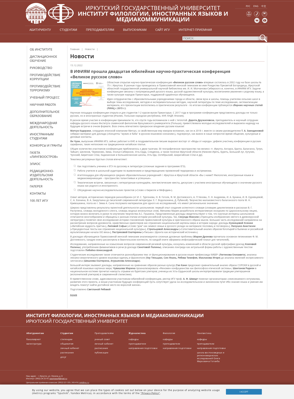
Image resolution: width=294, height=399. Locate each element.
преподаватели (137, 343)
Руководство (41, 68)
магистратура (34, 343)
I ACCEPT (244, 391)
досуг (63, 357)
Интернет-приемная (195, 30)
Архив (73, 295)
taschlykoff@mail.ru (58, 378)
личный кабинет (69, 348)
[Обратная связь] (264, 15)
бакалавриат (33, 339)
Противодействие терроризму (45, 88)
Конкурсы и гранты (46, 145)
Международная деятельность (43, 125)
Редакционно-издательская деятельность (42, 175)
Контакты (38, 193)
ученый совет (102, 339)
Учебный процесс (45, 97)
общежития (67, 343)
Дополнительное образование (45, 114)
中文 (263, 6)
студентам (68, 30)
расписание (67, 352)
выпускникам (134, 30)
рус (248, 6)
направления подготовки (143, 348)
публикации (101, 352)
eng (255, 6)
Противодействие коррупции (45, 77)
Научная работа (43, 104)
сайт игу (162, 30)
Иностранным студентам (42, 136)
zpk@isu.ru (84, 382)
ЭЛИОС (35, 164)
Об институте (41, 49)
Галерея (36, 186)
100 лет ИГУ (39, 200)
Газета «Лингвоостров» (44, 154)
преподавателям (100, 30)
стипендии (66, 339)
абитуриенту (40, 30)
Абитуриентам (35, 333)
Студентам (66, 333)
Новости (90, 49)
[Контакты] (256, 15)
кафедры (134, 339)
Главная (74, 49)
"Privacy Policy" (150, 393)
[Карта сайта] (249, 15)
